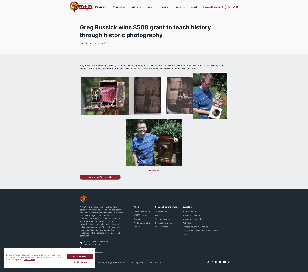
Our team (138, 219)
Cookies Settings (80, 262)
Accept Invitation (213, 7)
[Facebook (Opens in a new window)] (216, 262)
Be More (151, 7)
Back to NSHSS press (98, 177)
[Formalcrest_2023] (83, 199)
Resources (180, 7)
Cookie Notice (29, 260)
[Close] (93, 250)
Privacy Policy (138, 262)
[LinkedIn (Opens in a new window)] (220, 262)
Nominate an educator (193, 219)
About (194, 7)
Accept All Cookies (80, 256)
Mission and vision (142, 211)
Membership (101, 7)
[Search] (229, 7)
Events (165, 7)
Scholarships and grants (166, 207)
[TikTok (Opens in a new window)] (212, 262)
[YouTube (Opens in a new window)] (224, 262)
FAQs (185, 234)
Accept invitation (190, 211)
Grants (158, 215)
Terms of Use (154, 262)
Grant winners (161, 227)
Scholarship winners (164, 223)
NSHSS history (140, 215)
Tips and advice (162, 219)
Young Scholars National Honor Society (201, 230)
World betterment (142, 223)
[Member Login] (237, 7)
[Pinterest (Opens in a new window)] (229, 262)
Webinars (187, 223)
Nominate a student (191, 215)
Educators (136, 7)
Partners (137, 227)
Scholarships (119, 7)
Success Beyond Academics (195, 227)
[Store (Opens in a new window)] (233, 7)
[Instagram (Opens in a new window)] (208, 262)
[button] (108, 7)
